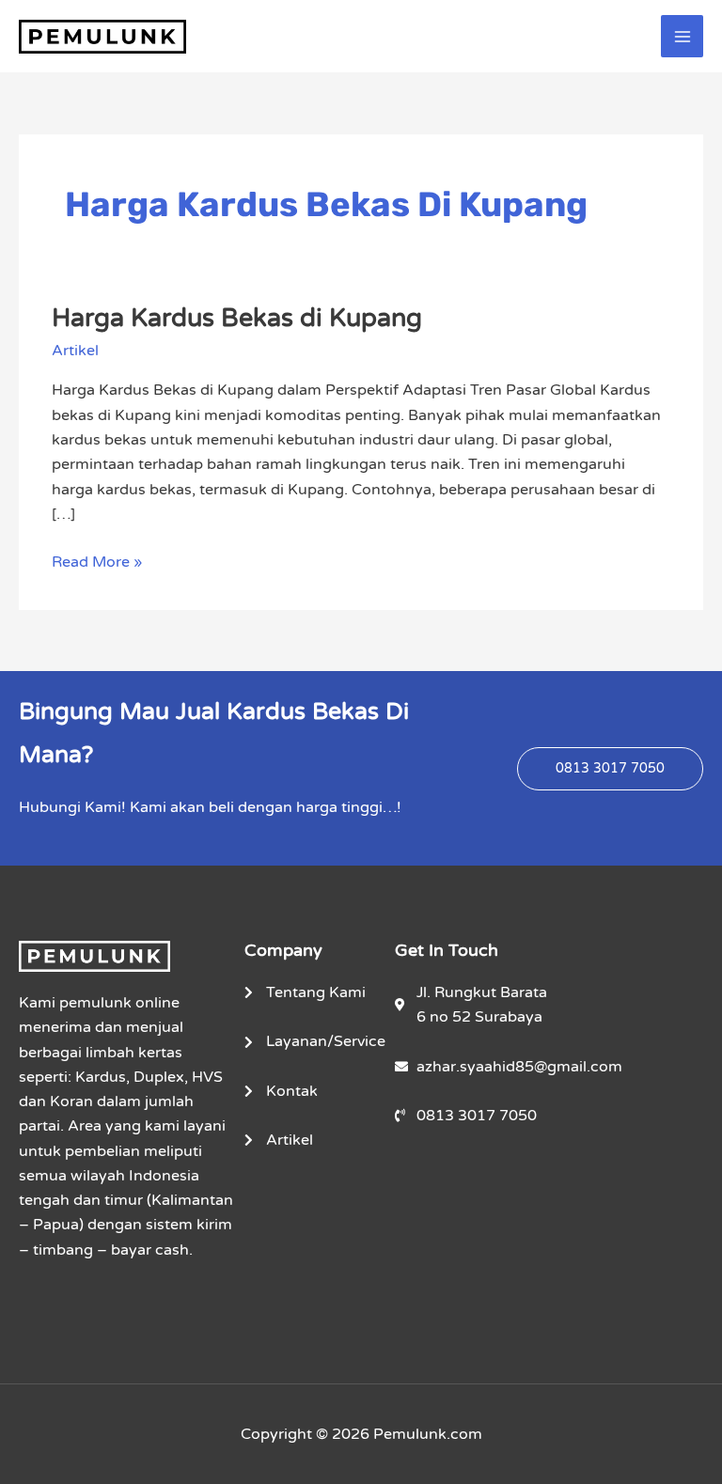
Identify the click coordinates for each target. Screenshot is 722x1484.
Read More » (97, 560)
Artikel (75, 350)
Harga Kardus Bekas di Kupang (237, 318)
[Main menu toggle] (682, 36)
